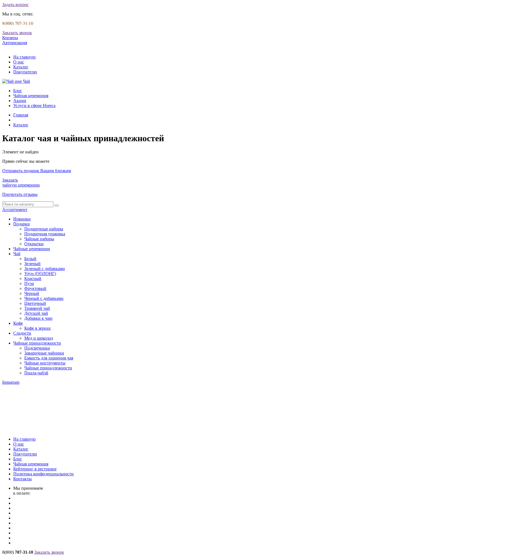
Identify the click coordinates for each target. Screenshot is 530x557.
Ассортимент (14, 209)
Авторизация (14, 42)
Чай (16, 253)
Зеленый (32, 263)
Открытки (34, 243)
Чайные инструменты (44, 363)
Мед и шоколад (38, 338)
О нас (18, 62)
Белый (30, 258)
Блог (17, 90)
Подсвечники (37, 348)
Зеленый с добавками (44, 268)
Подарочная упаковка (44, 233)
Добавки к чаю (38, 318)
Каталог (20, 67)
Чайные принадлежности (37, 343)
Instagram (10, 382)
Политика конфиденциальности (43, 473)
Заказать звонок (17, 32)
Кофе (18, 323)
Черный (31, 293)
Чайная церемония (30, 95)
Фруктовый (35, 288)
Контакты (22, 478)
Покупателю (25, 72)
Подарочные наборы (43, 228)
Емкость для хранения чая (48, 358)
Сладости (22, 333)
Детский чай (36, 313)
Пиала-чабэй (36, 373)
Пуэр (29, 283)
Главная (20, 115)
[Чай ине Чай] (16, 81)
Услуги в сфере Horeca (34, 105)
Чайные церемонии (31, 248)
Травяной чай (37, 308)
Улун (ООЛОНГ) (40, 273)
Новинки (22, 219)
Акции (19, 100)
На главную (24, 57)
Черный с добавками (43, 298)
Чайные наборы (39, 238)
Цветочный (35, 303)
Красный (32, 278)
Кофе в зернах (37, 328)
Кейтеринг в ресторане (35, 469)
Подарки (21, 224)
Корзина (10, 37)
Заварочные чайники (44, 353)
